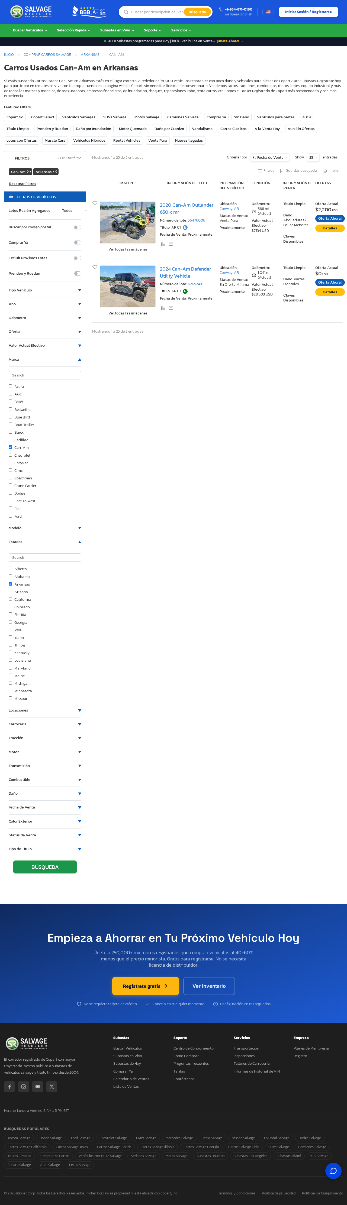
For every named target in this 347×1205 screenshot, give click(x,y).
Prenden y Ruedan (52, 129)
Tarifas (179, 1071)
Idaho (19, 637)
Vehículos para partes (276, 117)
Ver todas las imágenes (127, 249)
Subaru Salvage (19, 1164)
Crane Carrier (25, 485)
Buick (19, 432)
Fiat (17, 508)
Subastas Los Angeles (250, 1155)
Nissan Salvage (243, 1138)
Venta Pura (157, 140)
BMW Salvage (146, 1138)
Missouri (21, 698)
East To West (24, 501)
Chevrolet (22, 455)
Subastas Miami (289, 1155)
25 (311, 157)
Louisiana (22, 660)
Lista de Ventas (126, 1086)
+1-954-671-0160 (238, 9)
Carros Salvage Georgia (201, 1146)
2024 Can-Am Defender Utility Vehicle (185, 272)
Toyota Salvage (19, 1138)
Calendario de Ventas (131, 1079)
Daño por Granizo (169, 129)
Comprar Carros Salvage (47, 54)
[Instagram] (23, 1086)
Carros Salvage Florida (114, 1146)
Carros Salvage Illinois (157, 1146)
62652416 (195, 284)
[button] (45, 290)
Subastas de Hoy (127, 1063)
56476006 (196, 220)
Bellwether (23, 409)
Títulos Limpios (19, 1155)
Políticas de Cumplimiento (322, 1193)
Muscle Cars (55, 140)
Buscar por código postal (30, 227)
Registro (300, 1056)
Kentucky (22, 653)
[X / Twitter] (51, 1086)
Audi (18, 394)
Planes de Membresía (311, 1048)
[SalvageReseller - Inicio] (32, 12)
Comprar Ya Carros (54, 1155)
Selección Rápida (72, 30)
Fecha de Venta (270, 157)
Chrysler (21, 463)
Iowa (18, 630)
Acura (19, 386)
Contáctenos (184, 1079)
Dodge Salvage (310, 1138)
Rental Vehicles (126, 140)
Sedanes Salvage (143, 1155)
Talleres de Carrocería (252, 1063)
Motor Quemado (133, 129)
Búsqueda (197, 12)
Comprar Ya (216, 117)
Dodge (19, 493)
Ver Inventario (209, 986)
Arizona (21, 592)
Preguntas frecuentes (191, 1063)
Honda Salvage (51, 1138)
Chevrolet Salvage (113, 1138)
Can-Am (21, 447)
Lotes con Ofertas (22, 140)
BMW (18, 401)
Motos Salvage (146, 117)
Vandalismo (202, 129)
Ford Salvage (80, 1138)
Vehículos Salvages (78, 117)
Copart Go (15, 117)
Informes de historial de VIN (257, 1071)
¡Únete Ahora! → (230, 41)
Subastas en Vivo (115, 30)
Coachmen (23, 478)
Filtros (269, 170)
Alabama (22, 576)
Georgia (20, 622)
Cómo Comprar (186, 1056)
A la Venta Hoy (267, 129)
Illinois (19, 645)
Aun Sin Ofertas (301, 129)
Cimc (18, 470)
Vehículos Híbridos (89, 140)
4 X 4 (307, 117)
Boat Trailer (24, 425)
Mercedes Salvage (179, 1138)
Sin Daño (241, 117)
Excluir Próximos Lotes (28, 258)
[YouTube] (37, 1086)
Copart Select (42, 117)
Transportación (246, 1048)
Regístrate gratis (141, 986)
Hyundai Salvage (277, 1138)
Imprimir (336, 170)
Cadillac (21, 440)
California (22, 599)
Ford (18, 516)
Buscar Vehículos (28, 30)
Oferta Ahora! (330, 218)
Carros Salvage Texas (72, 1146)
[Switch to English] (268, 12)
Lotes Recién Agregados (29, 210)
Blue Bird (22, 417)
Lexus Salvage (80, 1164)
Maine (19, 676)
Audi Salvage (50, 1164)
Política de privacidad (278, 1193)
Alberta (20, 569)
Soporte (151, 30)
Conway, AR (229, 209)
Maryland (22, 668)
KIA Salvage (319, 1155)
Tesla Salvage (212, 1138)
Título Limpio (18, 129)
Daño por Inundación (93, 129)
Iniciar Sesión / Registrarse (308, 12)
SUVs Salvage (115, 117)
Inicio (9, 54)
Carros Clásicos (233, 129)
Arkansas (90, 54)
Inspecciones (244, 1056)
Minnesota (23, 691)
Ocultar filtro (69, 158)
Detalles (330, 228)
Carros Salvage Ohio (243, 1146)
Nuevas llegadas (189, 140)
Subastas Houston (210, 1155)
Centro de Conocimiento (194, 1048)
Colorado (22, 607)
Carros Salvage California (27, 1146)
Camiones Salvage (183, 117)
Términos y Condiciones (236, 1193)
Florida (20, 614)
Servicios (179, 30)
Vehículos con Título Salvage (100, 1155)
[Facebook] (9, 1086)
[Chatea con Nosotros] (333, 1171)
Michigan (22, 683)
